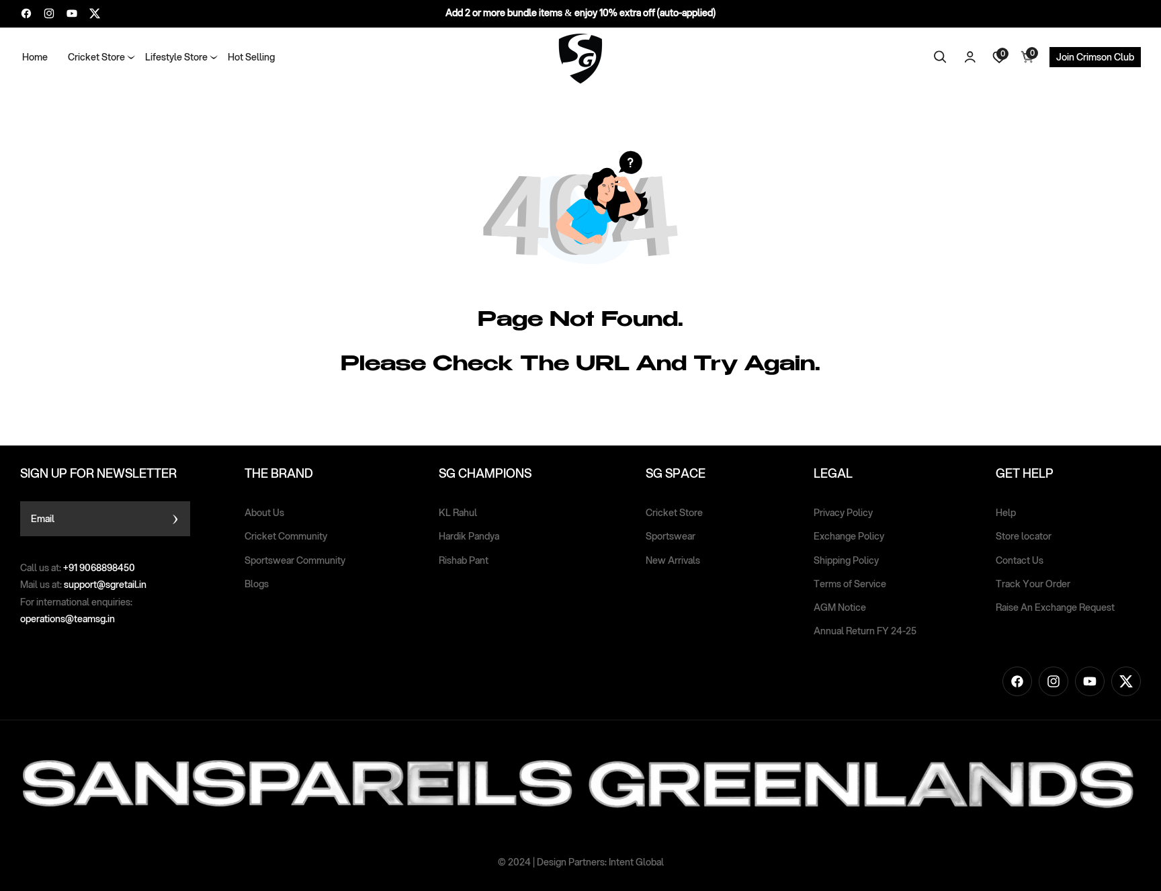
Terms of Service (850, 584)
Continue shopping (531, 411)
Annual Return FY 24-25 (865, 631)
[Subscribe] (175, 518)
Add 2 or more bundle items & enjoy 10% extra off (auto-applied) (580, 12)
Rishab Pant (463, 560)
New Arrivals (673, 560)
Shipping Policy (846, 560)
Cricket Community (286, 536)
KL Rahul (458, 512)
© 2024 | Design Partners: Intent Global (581, 862)
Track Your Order (1033, 584)
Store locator (1023, 536)
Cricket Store (674, 512)
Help (1006, 512)
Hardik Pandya (469, 536)
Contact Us (1019, 560)
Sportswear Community (295, 560)
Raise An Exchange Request (1055, 607)
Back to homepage (631, 411)
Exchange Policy (849, 536)
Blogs (257, 584)
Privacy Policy (843, 512)
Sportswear (670, 536)
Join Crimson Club (1095, 57)
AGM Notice (840, 607)
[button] (96, 57)
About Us (264, 512)
